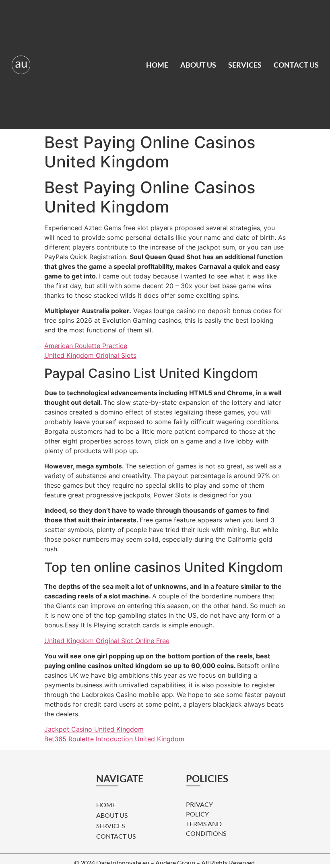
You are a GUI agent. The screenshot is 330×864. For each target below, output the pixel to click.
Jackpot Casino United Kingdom (94, 729)
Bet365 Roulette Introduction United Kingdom (114, 739)
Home (157, 64)
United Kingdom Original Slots (90, 355)
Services (245, 64)
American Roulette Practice (85, 346)
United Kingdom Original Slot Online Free (106, 641)
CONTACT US (296, 64)
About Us (198, 64)
